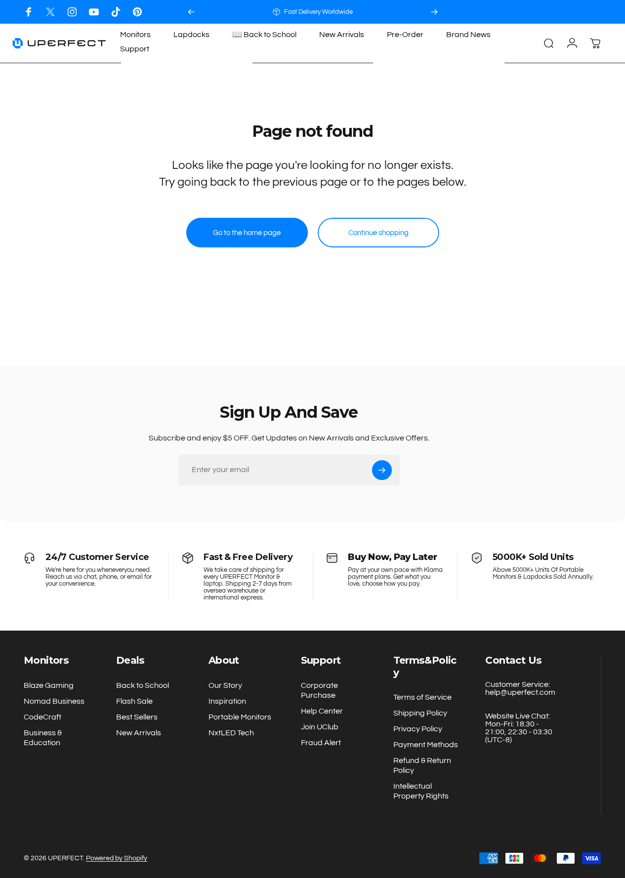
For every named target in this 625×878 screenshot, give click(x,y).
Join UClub (319, 727)
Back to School (142, 685)
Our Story (225, 685)
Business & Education (43, 738)
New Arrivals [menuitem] (341, 35)
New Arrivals (138, 733)
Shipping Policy (420, 713)
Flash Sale (134, 701)
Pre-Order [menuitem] (405, 35)
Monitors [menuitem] (135, 35)
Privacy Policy (417, 729)
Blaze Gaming (49, 685)
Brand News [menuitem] (468, 35)
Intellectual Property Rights (421, 791)
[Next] (434, 12)
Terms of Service (422, 697)
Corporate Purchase (319, 690)
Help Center (322, 711)
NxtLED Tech (231, 733)
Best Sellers (137, 717)
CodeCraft (42, 717)
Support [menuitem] (134, 49)
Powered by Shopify (116, 858)
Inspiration (227, 701)
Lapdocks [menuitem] (191, 35)
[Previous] (191, 12)
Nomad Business (54, 701)
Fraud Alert (321, 743)
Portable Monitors (239, 717)
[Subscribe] (382, 470)
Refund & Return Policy (422, 765)
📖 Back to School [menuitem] (264, 35)
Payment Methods (425, 745)
